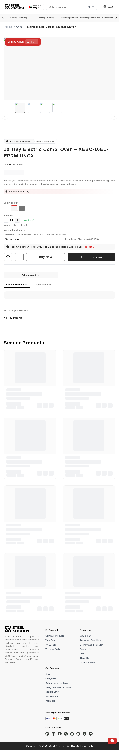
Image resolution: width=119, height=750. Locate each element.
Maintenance (51, 696)
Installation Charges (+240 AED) (82, 239)
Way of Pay (85, 636)
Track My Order (53, 649)
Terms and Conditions (90, 640)
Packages (50, 701)
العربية (110, 7)
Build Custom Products (56, 683)
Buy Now (45, 257)
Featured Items (87, 662)
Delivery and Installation (91, 644)
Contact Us (85, 649)
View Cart (50, 640)
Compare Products (54, 636)
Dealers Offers (52, 692)
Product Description (16, 284)
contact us (89, 247)
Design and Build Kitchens (58, 687)
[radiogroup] (59, 239)
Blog (82, 653)
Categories (50, 678)
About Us (84, 658)
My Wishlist (50, 644)
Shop (48, 674)
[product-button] (8, 257)
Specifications (43, 284)
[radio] (6, 239)
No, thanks (14, 239)
